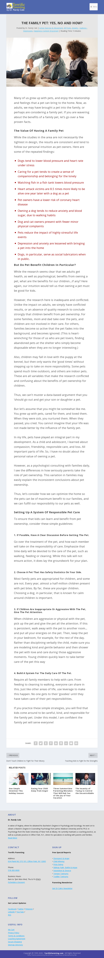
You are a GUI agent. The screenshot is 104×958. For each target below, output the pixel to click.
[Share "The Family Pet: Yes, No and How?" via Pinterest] (50, 743)
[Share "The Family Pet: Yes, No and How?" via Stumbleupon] (66, 743)
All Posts (67, 28)
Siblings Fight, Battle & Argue (65, 867)
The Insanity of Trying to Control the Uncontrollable (84, 790)
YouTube (20, 912)
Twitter (21, 909)
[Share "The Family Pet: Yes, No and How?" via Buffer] (61, 743)
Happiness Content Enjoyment (46, 31)
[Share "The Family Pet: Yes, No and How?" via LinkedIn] (55, 743)
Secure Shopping (15, 942)
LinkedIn (11, 912)
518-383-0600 (13, 870)
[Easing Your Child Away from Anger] (41, 779)
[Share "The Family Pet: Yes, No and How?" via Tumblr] (45, 743)
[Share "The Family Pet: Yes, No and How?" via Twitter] (40, 743)
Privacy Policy (13, 932)
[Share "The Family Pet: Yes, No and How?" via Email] (71, 743)
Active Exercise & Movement (51, 28)
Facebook (12, 909)
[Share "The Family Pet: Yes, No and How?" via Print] (76, 743)
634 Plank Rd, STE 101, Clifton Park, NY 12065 (27, 861)
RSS (9, 915)
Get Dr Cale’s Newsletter (62, 888)
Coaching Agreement (16, 938)
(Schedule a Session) (16, 882)
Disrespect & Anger (61, 858)
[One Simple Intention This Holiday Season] (19, 779)
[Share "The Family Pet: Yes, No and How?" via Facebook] (35, 743)
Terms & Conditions (16, 936)
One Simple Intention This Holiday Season (16, 790)
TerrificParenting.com (53, 953)
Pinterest (29, 909)
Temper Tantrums (60, 873)
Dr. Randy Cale (31, 28)
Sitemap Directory (15, 945)
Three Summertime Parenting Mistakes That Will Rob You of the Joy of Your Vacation (63, 793)
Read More (12, 838)
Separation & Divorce (62, 870)
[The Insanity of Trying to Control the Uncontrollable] (85, 779)
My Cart (11, 929)
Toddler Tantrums (60, 876)
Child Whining (58, 861)
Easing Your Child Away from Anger (39, 789)
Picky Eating (58, 864)
